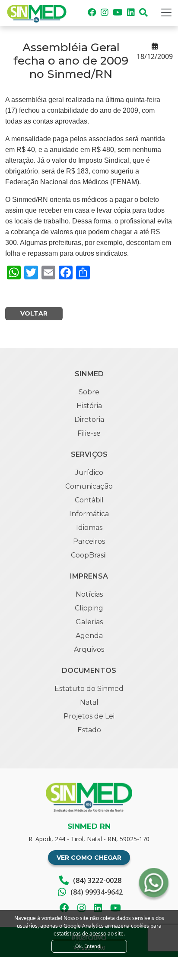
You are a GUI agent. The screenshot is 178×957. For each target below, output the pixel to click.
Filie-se (89, 433)
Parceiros (89, 541)
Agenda (89, 636)
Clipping (89, 608)
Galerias (89, 622)
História (89, 406)
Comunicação (89, 486)
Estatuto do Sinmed (89, 688)
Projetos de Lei (89, 716)
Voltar (34, 313)
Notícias (89, 594)
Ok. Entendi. (89, 946)
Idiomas (89, 527)
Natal (89, 702)
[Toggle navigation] (166, 12)
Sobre (89, 392)
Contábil (89, 500)
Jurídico (89, 472)
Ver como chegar (89, 857)
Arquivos (89, 649)
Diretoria (89, 419)
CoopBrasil (89, 555)
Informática (89, 514)
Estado (89, 730)
